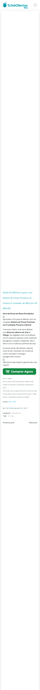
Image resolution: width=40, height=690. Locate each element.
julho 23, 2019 (22, 408)
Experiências (16, 413)
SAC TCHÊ (12, 402)
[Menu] (35, 5)
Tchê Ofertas (9, 408)
